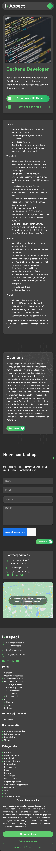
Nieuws (9, 702)
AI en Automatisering (13, 679)
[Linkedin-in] (7, 574)
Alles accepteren (28, 834)
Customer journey (14, 687)
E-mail (7, 770)
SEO (6, 793)
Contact (9, 705)
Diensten (8, 673)
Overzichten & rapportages (16, 785)
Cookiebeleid (19, 847)
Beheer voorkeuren (28, 841)
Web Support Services (13, 682)
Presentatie (9, 788)
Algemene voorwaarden (14, 731)
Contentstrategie (11, 755)
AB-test (7, 752)
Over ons (8, 699)
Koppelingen (9, 776)
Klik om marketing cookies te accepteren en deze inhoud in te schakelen (28, 600)
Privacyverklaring (33, 847)
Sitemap (7, 740)
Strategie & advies (14, 684)
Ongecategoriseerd (12, 782)
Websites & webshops (13, 676)
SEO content (11, 693)
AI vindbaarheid (13, 690)
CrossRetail (9, 758)
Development (12, 696)
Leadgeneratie (10, 779)
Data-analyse (10, 764)
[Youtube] (21, 574)
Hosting (7, 773)
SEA (6, 790)
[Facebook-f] (12, 574)
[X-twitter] (17, 574)
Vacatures (8, 720)
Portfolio (8, 708)
